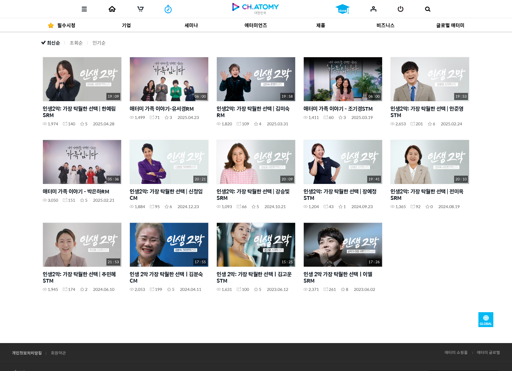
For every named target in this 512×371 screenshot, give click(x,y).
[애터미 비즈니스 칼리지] (342, 9)
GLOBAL (485, 319)
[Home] (112, 9)
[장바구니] (141, 9)
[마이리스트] (373, 9)
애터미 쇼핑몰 (456, 352)
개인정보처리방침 (27, 353)
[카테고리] (84, 9)
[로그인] (400, 9)
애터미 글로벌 (488, 352)
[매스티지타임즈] (168, 9)
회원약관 (58, 353)
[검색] (427, 9)
